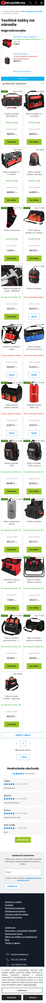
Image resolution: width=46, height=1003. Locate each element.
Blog (7, 940)
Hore (24, 757)
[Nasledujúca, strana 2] (23, 743)
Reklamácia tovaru (13, 917)
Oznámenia (10, 928)
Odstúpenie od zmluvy (15, 911)
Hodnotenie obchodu (23, 768)
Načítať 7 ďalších (23, 735)
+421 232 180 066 (18, 959)
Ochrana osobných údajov (16, 914)
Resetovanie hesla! (13, 934)
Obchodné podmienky (15, 908)
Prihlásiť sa (12, 886)
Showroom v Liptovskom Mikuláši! (20, 931)
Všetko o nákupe (12, 943)
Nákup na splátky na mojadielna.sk (21, 937)
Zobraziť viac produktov (22, 71)
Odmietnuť (11, 997)
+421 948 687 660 (18, 964)
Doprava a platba (13, 902)
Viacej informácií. (30, 985)
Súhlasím (33, 997)
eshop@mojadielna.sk (19, 954)
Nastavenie (22, 990)
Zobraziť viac (23, 840)
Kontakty (9, 905)
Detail (34, 316)
